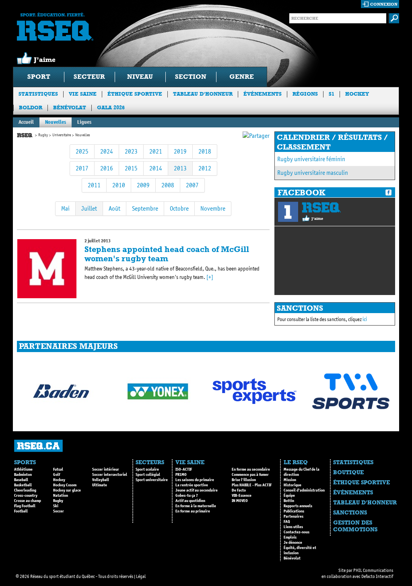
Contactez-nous (296, 532)
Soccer (58, 511)
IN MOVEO (240, 500)
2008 (167, 185)
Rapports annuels (298, 506)
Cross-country (25, 495)
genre (241, 76)
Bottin (289, 500)
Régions (305, 94)
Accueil (26, 122)
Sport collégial (148, 474)
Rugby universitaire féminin (311, 159)
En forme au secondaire (251, 469)
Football (21, 511)
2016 (106, 168)
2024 (106, 151)
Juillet (89, 208)
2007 (192, 185)
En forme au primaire (192, 511)
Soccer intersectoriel (109, 474)
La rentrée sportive (191, 485)
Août (114, 208)
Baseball (21, 479)
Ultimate (99, 485)
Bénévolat (69, 107)
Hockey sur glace (67, 490)
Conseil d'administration (304, 490)
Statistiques (38, 94)
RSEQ (321, 207)
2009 (143, 185)
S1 (331, 94)
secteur (89, 76)
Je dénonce (293, 542)
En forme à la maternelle (195, 506)
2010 (118, 185)
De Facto (239, 490)
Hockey (357, 94)
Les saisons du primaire (194, 479)
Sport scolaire (147, 469)
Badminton (23, 474)
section (190, 76)
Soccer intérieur (105, 469)
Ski (55, 506)
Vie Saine (83, 94)
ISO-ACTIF (183, 469)
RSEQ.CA (38, 446)
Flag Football (24, 506)
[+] (209, 277)
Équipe (289, 495)
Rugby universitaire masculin (312, 172)
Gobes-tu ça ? (186, 495)
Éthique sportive (134, 94)
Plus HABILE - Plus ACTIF (252, 485)
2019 (180, 151)
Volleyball (100, 479)
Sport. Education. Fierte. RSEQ (55, 26)
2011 (94, 185)
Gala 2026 (111, 107)
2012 (204, 168)
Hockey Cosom (64, 485)
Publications (294, 511)
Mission (290, 479)
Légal (141, 576)
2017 (82, 168)
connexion (384, 4)
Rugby (43, 135)
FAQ (287, 521)
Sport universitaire (152, 479)
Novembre (212, 208)
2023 (131, 151)
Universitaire (61, 135)
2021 (155, 151)
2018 (204, 151)
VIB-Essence (241, 495)
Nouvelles (55, 122)
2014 (155, 168)
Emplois (290, 537)
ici (365, 319)
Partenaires (293, 516)
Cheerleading (25, 490)
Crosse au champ (27, 500)
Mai (65, 208)
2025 (82, 151)
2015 (131, 168)
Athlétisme (23, 469)
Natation (60, 495)
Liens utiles (293, 527)
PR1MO (181, 474)
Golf (56, 474)
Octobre (179, 208)
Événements (262, 94)
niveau (140, 76)
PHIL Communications (373, 570)
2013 (180, 168)
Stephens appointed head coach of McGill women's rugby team (166, 253)
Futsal (58, 469)
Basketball (23, 485)
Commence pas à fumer (250, 474)
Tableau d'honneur (203, 94)
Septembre (145, 208)
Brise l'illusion (244, 479)
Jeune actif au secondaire (196, 490)
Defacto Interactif (377, 576)
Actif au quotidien (190, 500)
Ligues (84, 122)
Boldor (30, 107)
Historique (292, 485)
